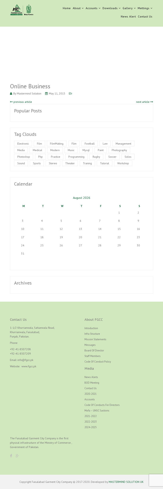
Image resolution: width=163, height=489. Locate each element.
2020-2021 (90, 394)
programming (76, 156)
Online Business (30, 86)
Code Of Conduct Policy (97, 361)
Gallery (128, 8)
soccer (112, 156)
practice (55, 156)
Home (67, 8)
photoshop (23, 156)
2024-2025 (90, 427)
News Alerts (91, 377)
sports (37, 163)
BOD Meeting (91, 382)
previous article (22, 102)
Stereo (53, 163)
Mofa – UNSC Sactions (96, 410)
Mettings (143, 8)
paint (101, 150)
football (90, 143)
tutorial (104, 163)
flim (74, 143)
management (123, 143)
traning (87, 163)
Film (39, 143)
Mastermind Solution (29, 93)
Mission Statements (95, 339)
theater (70, 163)
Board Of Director (94, 350)
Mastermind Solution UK (126, 482)
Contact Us (145, 16)
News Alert (128, 16)
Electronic (23, 143)
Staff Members (92, 356)
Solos (128, 156)
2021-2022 (90, 416)
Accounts (92, 8)
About (77, 8)
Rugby (96, 156)
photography (119, 150)
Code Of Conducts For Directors (102, 405)
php (40, 156)
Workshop (123, 163)
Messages (90, 345)
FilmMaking (56, 143)
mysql (86, 150)
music (71, 150)
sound (21, 163)
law (105, 143)
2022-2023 (90, 421)
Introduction (91, 328)
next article (143, 102)
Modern (55, 150)
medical (37, 150)
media (21, 150)
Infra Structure (92, 333)
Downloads (110, 8)
